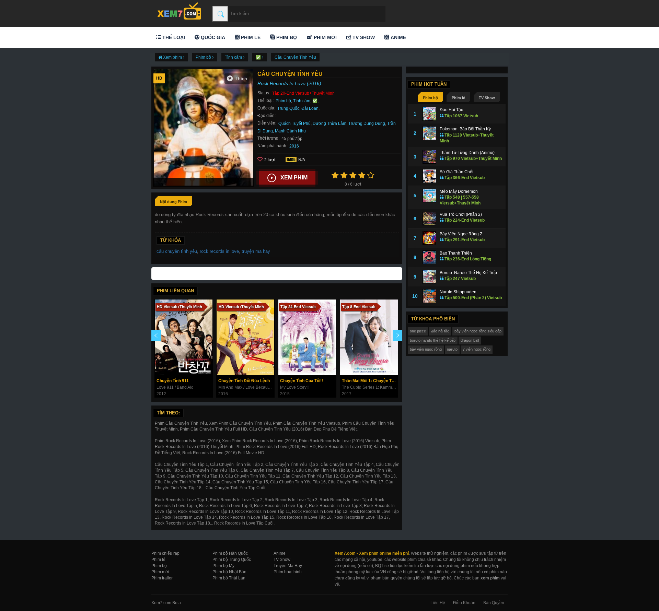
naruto (452, 349)
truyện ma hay (256, 251)
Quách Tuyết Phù (294, 123)
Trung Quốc (288, 108)
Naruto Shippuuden (458, 292)
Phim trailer (162, 578)
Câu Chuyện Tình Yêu (295, 57)
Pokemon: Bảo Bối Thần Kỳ (465, 129)
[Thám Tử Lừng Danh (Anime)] (429, 157)
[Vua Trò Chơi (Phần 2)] (429, 218)
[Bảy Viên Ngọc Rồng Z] (429, 238)
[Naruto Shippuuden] (429, 296)
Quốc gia (212, 37)
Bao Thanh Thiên (456, 253)
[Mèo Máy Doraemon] (429, 195)
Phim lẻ (250, 37)
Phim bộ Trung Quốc (231, 559)
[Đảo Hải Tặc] (429, 114)
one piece (418, 331)
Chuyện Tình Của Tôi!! (301, 380)
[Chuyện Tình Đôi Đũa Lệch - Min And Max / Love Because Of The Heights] (245, 337)
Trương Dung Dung (366, 123)
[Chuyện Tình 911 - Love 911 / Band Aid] (183, 337)
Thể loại (173, 37)
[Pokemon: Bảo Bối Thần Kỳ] (429, 133)
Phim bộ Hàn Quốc (230, 553)
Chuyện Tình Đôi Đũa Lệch (244, 380)
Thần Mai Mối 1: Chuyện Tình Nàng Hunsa (370, 380)
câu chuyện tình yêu (177, 251)
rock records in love (219, 251)
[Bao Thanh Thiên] (429, 257)
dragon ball (470, 340)
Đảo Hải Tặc (451, 109)
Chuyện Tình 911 (173, 380)
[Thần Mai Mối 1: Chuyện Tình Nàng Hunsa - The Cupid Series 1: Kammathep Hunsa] (369, 337)
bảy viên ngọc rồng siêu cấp (477, 331)
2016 (294, 146)
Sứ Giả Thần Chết (456, 171)
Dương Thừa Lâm (329, 123)
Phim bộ (286, 37)
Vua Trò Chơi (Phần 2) (461, 214)
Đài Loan (310, 108)
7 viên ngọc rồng (476, 349)
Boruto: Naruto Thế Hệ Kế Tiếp (468, 272)
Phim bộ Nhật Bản (229, 571)
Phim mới (324, 37)
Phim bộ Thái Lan (228, 578)
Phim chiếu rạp (165, 553)
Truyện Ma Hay (288, 565)
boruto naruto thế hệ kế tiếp (432, 340)
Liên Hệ (437, 602)
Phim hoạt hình (288, 571)
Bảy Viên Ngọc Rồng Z (461, 234)
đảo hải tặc (440, 331)
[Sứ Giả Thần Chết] (429, 176)
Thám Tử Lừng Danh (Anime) (467, 152)
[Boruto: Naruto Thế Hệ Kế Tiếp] (429, 277)
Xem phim (294, 177)
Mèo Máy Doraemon (459, 191)
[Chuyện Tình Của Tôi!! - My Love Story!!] (307, 337)
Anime (397, 37)
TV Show (363, 37)
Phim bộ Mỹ (223, 565)
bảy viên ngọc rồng (426, 349)
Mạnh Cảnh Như (290, 131)
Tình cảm (301, 100)
